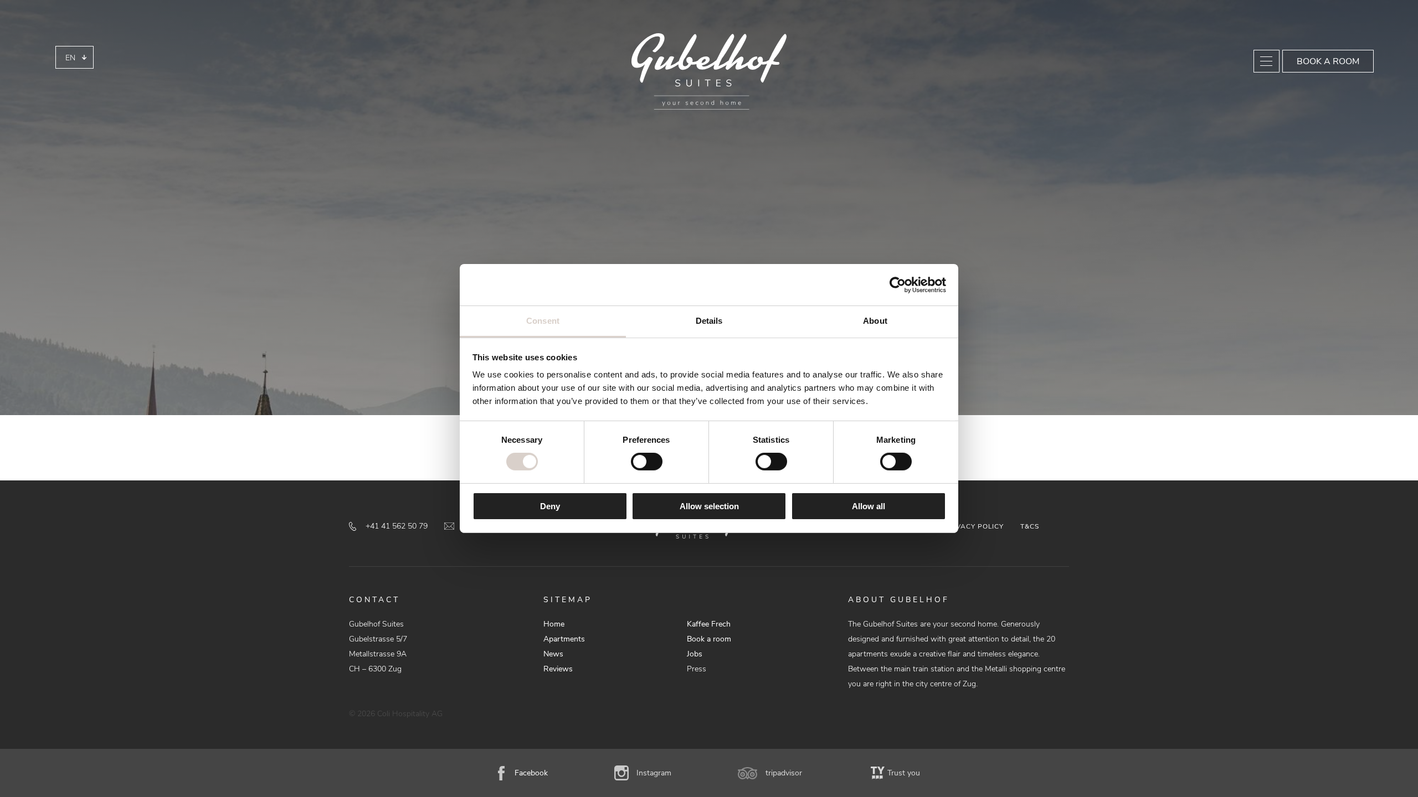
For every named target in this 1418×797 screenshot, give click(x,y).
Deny (550, 506)
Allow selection (709, 506)
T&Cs (1029, 526)
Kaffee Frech (709, 624)
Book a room (1328, 61)
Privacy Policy (974, 526)
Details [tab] (709, 320)
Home (553, 624)
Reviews (558, 669)
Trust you (903, 773)
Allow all (868, 506)
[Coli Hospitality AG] (709, 71)
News (553, 654)
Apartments (564, 639)
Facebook (531, 773)
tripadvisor (783, 773)
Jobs (694, 654)
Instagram (653, 773)
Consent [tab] (542, 320)
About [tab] (875, 320)
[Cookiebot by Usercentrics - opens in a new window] (897, 284)
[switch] (646, 461)
